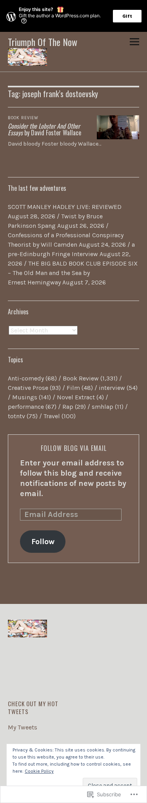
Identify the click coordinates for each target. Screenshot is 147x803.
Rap (67, 406)
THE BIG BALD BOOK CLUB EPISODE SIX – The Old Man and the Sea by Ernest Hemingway (73, 273)
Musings (24, 397)
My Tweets (22, 727)
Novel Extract (76, 397)
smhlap (102, 406)
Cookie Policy (39, 771)
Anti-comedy (26, 378)
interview (112, 387)
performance (26, 406)
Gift (127, 16)
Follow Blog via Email (74, 448)
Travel (52, 416)
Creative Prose (28, 387)
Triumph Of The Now (42, 42)
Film (73, 387)
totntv (16, 416)
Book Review (23, 117)
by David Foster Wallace (44, 129)
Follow (42, 541)
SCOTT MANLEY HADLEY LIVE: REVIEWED (65, 206)
